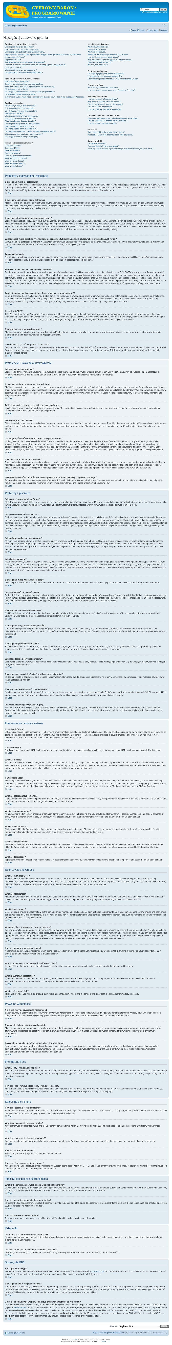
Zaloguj (164, 30)
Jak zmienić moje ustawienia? (17, 81)
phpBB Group (98, 1271)
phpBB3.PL (106, 1341)
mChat (142, 30)
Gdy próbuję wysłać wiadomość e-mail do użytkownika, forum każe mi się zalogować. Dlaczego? (44, 97)
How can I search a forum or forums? (103, 99)
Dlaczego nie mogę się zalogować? (19, 47)
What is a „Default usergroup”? (100, 62)
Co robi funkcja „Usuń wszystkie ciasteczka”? (24, 73)
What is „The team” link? (98, 65)
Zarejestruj (153, 30)
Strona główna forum (17, 26)
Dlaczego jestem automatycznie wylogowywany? (25, 52)
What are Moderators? (97, 49)
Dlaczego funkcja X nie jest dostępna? (103, 146)
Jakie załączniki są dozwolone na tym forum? (106, 132)
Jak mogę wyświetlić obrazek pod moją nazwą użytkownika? (30, 92)
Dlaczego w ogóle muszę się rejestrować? (22, 49)
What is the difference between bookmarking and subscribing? (113, 118)
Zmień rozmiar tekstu (164, 24)
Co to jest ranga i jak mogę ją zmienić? (20, 94)
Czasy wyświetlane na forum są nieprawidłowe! (24, 84)
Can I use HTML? (12, 148)
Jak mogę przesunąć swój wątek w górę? (22, 137)
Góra (10, 193)
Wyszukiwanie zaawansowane (154, 12)
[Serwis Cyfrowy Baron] (18, 11)
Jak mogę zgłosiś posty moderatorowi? (21, 129)
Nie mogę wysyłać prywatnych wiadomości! (105, 74)
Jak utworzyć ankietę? (14, 113)
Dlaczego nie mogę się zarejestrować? (21, 70)
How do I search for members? (100, 107)
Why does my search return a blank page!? (105, 104)
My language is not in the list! (16, 89)
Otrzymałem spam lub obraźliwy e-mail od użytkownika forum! (113, 79)
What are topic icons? (14, 166)
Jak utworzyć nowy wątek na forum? (20, 106)
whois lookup (20, 1307)
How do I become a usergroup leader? (103, 57)
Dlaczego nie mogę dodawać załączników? (22, 124)
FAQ (134, 30)
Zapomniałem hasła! (13, 60)
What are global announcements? (18, 156)
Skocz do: (114, 1326)
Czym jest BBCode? (13, 145)
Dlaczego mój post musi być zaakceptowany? (23, 134)
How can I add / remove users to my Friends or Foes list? (111, 90)
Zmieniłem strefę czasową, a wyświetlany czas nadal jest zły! (30, 86)
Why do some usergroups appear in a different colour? (110, 60)
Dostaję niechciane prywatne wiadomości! (105, 76)
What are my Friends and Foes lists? (103, 88)
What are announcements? (16, 158)
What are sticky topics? (14, 161)
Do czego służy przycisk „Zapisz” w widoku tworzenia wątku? (30, 131)
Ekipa (95, 1333)
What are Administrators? (98, 47)
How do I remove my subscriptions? (102, 123)
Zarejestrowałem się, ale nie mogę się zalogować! (25, 62)
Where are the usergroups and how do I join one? (108, 55)
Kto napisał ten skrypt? (97, 143)
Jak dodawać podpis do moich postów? (21, 111)
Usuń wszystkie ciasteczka (110, 1333)
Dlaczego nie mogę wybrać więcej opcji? (21, 116)
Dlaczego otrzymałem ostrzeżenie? (19, 126)
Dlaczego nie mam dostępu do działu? (20, 121)
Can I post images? (13, 153)
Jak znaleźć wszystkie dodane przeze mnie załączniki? (110, 135)
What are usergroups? (97, 52)
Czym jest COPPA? (13, 67)
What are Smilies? (12, 151)
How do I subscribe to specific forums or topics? (107, 121)
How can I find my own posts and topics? (104, 109)
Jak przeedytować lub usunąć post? (20, 108)
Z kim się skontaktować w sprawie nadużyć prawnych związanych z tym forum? (120, 149)
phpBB (74, 1339)
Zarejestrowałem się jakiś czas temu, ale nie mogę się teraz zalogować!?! (35, 65)
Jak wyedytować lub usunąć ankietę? (20, 119)
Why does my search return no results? (104, 102)
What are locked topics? (15, 163)
